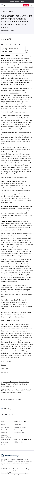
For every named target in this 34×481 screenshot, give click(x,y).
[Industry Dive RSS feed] (13, 414)
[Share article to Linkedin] (2, 45)
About (3, 424)
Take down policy (24, 473)
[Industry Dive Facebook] (6, 414)
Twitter (3, 365)
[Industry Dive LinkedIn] (2, 414)
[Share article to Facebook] (6, 45)
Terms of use (14, 473)
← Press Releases (7, 12)
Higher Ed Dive (18, 442)
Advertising (17, 424)
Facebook (4, 372)
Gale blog (4, 368)
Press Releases (5, 439)
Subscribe (26, 5)
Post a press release (20, 427)
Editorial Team (5, 427)
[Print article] (15, 45)
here (23, 112)
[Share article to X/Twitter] (11, 45)
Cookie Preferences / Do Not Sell (10, 475)
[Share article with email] (19, 45)
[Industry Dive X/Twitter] (9, 414)
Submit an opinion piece (21, 430)
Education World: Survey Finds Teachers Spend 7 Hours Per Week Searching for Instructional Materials (15, 384)
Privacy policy (5, 473)
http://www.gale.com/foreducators (12, 317)
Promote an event (19, 432)
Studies (3, 88)
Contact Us (4, 430)
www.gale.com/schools (11, 357)
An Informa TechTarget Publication (17, 1)
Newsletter (4, 432)
